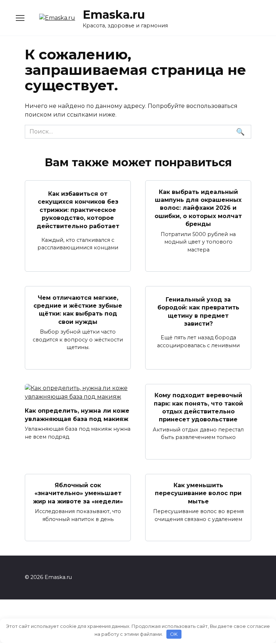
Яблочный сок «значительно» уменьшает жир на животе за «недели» (78, 493)
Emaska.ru (114, 15)
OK (174, 634)
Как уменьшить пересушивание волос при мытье (198, 493)
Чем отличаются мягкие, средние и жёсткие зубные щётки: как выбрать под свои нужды (77, 309)
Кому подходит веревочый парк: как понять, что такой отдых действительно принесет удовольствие (198, 407)
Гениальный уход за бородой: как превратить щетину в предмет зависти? (198, 311)
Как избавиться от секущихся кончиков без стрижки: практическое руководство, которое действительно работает (78, 210)
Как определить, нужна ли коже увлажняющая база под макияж (77, 414)
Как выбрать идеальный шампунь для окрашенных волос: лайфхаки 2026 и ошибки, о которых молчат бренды (198, 207)
